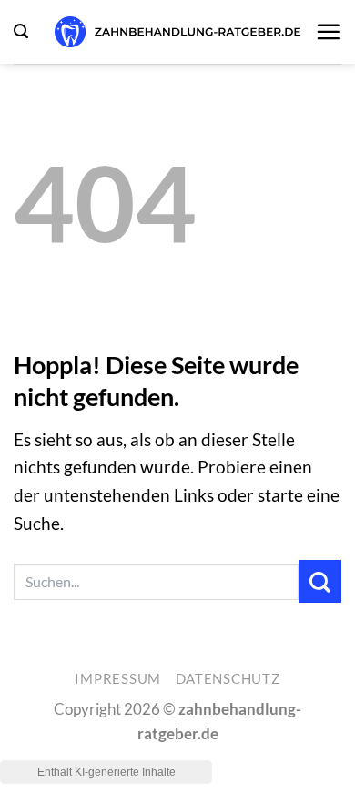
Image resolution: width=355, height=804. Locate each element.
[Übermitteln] (320, 581)
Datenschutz (228, 679)
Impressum (118, 679)
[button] (21, 31)
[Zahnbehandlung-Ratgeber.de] (177, 32)
